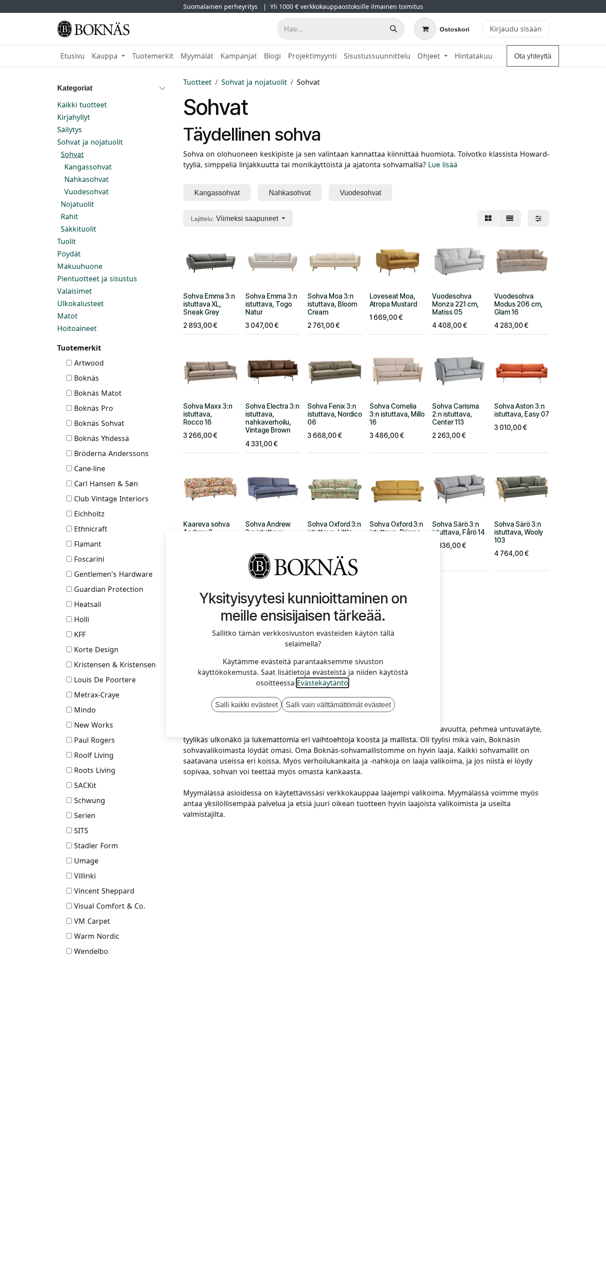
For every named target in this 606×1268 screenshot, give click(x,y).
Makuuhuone (79, 266)
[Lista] (510, 218)
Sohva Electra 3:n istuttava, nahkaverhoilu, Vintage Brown (272, 418)
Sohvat (72, 154)
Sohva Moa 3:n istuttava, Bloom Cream (332, 304)
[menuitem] (72, 56)
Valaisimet (74, 291)
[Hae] (393, 29)
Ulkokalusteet (80, 303)
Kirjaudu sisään (516, 28)
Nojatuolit (77, 204)
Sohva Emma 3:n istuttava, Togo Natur (271, 304)
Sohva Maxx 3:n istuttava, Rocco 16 (207, 414)
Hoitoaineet (77, 328)
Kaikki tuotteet (82, 104)
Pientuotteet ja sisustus (97, 278)
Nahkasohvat (86, 179)
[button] (238, 218)
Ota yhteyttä (532, 55)
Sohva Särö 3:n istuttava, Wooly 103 (518, 532)
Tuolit (66, 241)
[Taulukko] (488, 218)
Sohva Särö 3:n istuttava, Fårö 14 (458, 528)
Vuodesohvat (86, 191)
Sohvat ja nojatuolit (90, 142)
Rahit (69, 216)
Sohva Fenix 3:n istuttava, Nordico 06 (334, 414)
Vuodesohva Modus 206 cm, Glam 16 (518, 304)
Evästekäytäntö (322, 682)
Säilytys (69, 129)
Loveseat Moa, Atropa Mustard (393, 300)
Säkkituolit (78, 228)
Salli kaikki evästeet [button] (246, 704)
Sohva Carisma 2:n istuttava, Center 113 (455, 414)
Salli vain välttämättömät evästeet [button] (338, 704)
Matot (67, 315)
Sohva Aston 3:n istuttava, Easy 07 (521, 410)
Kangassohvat (88, 166)
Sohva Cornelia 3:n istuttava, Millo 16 (397, 414)
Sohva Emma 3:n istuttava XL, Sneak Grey (209, 304)
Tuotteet (197, 82)
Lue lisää (442, 164)
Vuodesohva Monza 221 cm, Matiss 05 (455, 304)
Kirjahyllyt (73, 117)
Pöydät (69, 253)
